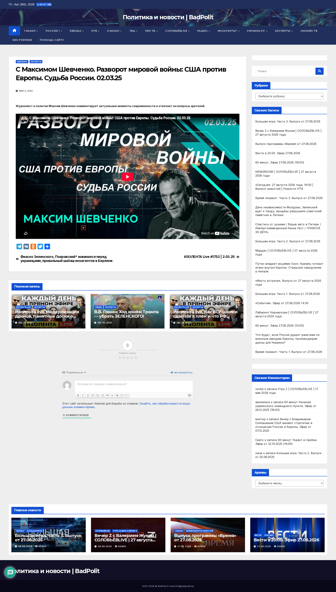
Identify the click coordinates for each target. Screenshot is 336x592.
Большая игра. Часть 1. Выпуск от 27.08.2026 (287, 294)
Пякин (98, 307)
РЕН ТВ (150, 30)
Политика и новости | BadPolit (168, 17)
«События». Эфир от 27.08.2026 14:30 (282, 303)
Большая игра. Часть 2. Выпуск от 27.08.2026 (287, 241)
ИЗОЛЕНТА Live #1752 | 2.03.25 (209, 257)
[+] (127, 395)
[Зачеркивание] (92, 395)
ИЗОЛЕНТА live (23, 307)
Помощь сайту (52, 40)
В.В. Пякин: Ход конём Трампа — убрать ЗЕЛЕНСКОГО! (126, 314)
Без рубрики (22, 40)
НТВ (94, 30)
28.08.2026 (25, 546)
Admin (42, 546)
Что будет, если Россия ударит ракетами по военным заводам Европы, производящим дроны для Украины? (287, 338)
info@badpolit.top (184, 586)
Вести (258, 535)
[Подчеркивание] (87, 395)
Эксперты (283, 30)
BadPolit (162, 586)
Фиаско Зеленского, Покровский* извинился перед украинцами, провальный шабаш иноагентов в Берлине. (67, 259)
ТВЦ (132, 30)
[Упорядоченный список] (97, 395)
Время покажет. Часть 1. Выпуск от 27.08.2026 (288, 352)
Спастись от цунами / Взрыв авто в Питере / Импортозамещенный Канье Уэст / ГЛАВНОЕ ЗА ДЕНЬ (288, 228)
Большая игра (34, 531)
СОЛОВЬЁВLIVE (176, 30)
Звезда (76, 30)
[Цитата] (107, 395)
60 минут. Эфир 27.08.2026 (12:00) (279, 325)
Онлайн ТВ (308, 30)
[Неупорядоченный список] (102, 395)
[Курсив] (82, 395)
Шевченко (22, 62)
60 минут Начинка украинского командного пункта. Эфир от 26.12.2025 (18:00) (286, 406)
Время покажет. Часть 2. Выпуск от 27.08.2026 (289, 198)
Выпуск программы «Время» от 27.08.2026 (286, 144)
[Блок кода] (112, 395)
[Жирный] (78, 395)
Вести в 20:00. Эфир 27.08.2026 (277, 153)
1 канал (30, 30)
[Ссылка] (117, 395)
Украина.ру (256, 30)
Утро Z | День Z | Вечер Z (125, 531)
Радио (202, 30)
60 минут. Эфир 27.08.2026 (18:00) (279, 162)
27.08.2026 (184, 546)
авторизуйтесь (183, 372)
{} (122, 395)
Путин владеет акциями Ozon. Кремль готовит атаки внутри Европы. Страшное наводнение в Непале (289, 267)
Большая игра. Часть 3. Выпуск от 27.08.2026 (287, 121)
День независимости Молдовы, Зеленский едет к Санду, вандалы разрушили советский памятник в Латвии (288, 211)
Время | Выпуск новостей (199, 531)
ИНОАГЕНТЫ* (228, 30)
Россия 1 (53, 30)
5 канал (113, 30)
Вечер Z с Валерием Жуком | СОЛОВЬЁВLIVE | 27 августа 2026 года (125, 540)
